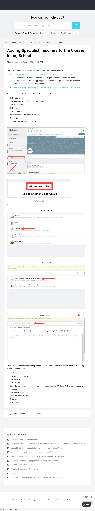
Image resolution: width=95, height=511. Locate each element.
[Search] (76, 25)
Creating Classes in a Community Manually (28, 469)
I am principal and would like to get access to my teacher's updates (38, 456)
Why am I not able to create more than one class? (31, 452)
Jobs (26, 500)
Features (44, 33)
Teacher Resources (58, 500)
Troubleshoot (66, 33)
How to (54, 33)
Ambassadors (72, 500)
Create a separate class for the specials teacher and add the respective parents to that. (46, 87)
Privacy (32, 500)
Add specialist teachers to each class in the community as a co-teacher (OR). (42, 74)
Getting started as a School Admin (24, 439)
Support (46, 500)
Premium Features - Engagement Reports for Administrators (35, 461)
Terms (38, 500)
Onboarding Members (33, 42)
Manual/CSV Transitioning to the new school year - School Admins (37, 448)
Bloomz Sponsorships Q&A (22, 465)
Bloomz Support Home (13, 42)
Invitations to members (54, 42)
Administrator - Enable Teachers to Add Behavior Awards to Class (37, 477)
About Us (19, 500)
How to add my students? (21, 473)
